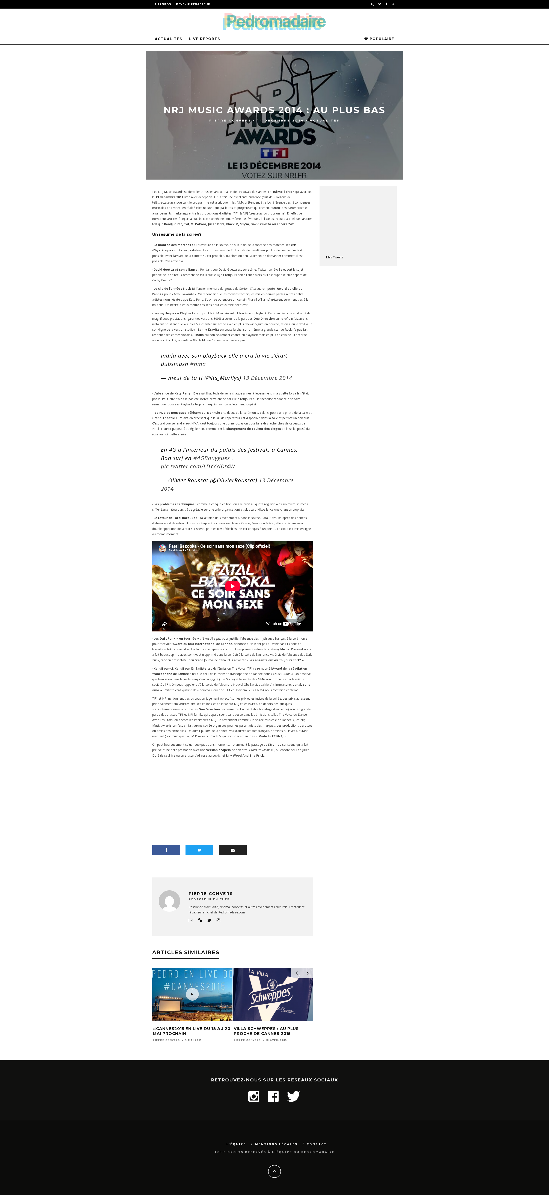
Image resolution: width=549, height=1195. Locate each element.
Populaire (381, 39)
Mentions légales (276, 1144)
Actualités (168, 39)
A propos (162, 4)
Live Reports (204, 39)
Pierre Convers (230, 120)
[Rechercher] (372, 4)
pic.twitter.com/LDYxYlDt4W (198, 466)
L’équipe (236, 1144)
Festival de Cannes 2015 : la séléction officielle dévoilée (190, 1025)
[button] (192, 991)
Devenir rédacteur (193, 4)
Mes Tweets (334, 257)
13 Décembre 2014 (267, 378)
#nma (198, 364)
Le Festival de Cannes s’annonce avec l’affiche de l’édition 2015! (269, 1033)
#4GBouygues (211, 458)
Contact (317, 1144)
